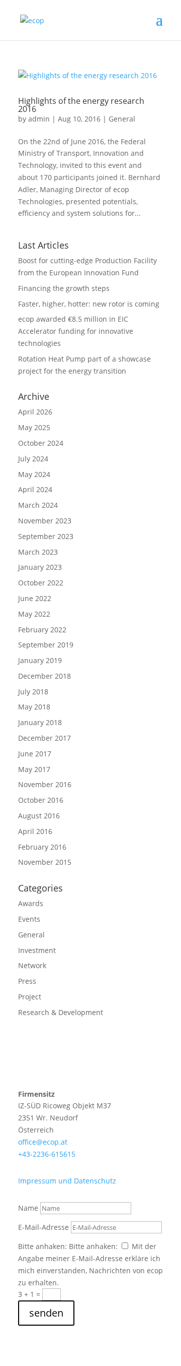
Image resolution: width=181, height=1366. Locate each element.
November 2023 (44, 520)
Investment (37, 950)
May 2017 (34, 769)
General (122, 119)
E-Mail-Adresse (43, 1227)
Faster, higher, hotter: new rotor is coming (88, 304)
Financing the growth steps (64, 288)
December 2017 (44, 738)
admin (39, 119)
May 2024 (34, 474)
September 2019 (45, 644)
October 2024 (40, 443)
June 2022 (34, 598)
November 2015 (44, 862)
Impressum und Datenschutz (67, 1180)
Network (32, 965)
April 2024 (35, 489)
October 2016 (40, 800)
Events (29, 919)
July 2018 (33, 691)
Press (27, 981)
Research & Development (60, 1012)
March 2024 (38, 505)
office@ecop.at (42, 1142)
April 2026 (35, 412)
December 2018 (44, 676)
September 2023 (45, 536)
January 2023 (40, 567)
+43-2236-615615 (46, 1154)
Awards (30, 903)
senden (46, 1313)
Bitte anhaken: (42, 1246)
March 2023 (38, 552)
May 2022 (34, 614)
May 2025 (34, 427)
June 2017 (34, 753)
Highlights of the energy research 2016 (81, 104)
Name (28, 1208)
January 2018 (40, 722)
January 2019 (40, 660)
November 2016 (44, 784)
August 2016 (39, 815)
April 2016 (35, 831)
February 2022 (42, 629)
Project (29, 996)
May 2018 (34, 706)
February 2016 (42, 847)
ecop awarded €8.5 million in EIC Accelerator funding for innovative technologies (75, 331)
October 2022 (40, 582)
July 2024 (33, 458)
